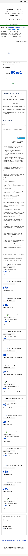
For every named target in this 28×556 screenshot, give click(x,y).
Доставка (7, 13)
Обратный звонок (14, 15)
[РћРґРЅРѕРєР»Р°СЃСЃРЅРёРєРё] (15, 29)
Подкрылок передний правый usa (11, 436)
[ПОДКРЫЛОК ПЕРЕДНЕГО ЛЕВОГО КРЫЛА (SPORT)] (14, 47)
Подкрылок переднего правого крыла (12, 386)
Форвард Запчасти (20, 547)
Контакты (20, 13)
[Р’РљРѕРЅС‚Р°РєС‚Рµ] (14, 29)
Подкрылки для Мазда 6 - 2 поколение (16, 27)
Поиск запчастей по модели (8, 540)
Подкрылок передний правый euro (11, 470)
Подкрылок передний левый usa (11, 419)
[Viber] (12, 29)
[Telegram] (10, 29)
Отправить (21, 137)
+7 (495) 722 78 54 (14, 9)
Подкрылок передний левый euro (11, 453)
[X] (17, 29)
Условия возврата (11, 543)
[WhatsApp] (9, 29)
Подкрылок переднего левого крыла (12, 369)
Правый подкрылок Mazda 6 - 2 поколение (12, 258)
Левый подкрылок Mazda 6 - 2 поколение (12, 260)
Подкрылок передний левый (10, 269)
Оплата (14, 13)
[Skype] (19, 29)
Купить (14, 83)
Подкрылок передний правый (10, 286)
